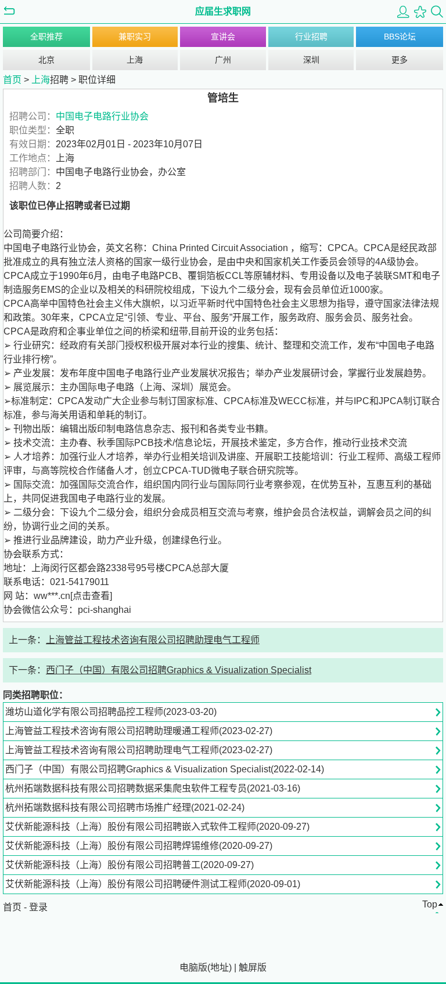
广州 (223, 59)
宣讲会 (223, 36)
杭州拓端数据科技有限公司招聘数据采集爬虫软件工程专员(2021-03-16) (152, 788)
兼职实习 (134, 36)
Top (429, 904)
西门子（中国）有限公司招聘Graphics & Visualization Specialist (178, 670)
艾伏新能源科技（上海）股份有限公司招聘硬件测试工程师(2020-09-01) (152, 884)
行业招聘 (311, 36)
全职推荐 (46, 36)
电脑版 (193, 967)
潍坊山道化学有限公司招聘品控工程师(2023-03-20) (111, 712)
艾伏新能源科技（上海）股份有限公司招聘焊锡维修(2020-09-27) (138, 846)
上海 (135, 59)
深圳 (311, 59)
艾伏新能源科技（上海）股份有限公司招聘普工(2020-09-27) (129, 865)
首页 (12, 80)
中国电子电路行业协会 (102, 116)
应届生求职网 (223, 11)
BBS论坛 (400, 36)
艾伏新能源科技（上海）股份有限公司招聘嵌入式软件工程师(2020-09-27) (157, 827)
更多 (399, 59)
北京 (46, 59)
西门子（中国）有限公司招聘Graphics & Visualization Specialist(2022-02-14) (164, 769)
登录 (38, 907)
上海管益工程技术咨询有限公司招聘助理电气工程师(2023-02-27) (138, 750)
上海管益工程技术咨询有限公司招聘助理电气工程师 (153, 640)
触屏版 (253, 967)
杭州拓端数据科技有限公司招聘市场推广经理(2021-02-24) (124, 807)
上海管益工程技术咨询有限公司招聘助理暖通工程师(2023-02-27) (138, 731)
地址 (219, 967)
